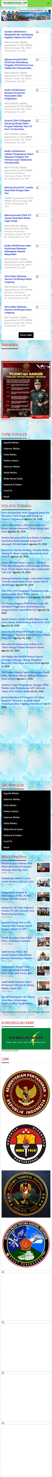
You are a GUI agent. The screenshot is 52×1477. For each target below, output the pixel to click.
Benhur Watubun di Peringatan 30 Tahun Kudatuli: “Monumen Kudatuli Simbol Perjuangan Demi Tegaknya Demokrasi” (22, 700)
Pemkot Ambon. (11, 460)
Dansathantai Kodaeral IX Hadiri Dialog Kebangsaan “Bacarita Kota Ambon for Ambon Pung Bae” (25, 634)
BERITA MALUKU (11, 42)
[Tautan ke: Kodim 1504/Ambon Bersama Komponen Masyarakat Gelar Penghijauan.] (42, 92)
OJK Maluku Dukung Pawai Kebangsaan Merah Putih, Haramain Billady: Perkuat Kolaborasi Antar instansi (25, 675)
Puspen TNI (19, 48)
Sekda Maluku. (10, 472)
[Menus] (49, 3)
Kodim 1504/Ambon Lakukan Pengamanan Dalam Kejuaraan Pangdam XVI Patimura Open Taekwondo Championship (19, 157)
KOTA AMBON (26, 45)
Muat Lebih (26, 335)
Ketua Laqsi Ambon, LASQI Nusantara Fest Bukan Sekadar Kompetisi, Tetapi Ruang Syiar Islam (25, 528)
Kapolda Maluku (11, 442)
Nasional (8, 48)
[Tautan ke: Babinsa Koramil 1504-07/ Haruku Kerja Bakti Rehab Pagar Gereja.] (42, 218)
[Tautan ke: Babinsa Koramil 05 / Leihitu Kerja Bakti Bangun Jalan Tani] (42, 190)
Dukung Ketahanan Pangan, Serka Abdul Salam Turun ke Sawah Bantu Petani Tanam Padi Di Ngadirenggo (25, 581)
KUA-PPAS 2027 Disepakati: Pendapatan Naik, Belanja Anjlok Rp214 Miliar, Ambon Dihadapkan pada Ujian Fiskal (25, 594)
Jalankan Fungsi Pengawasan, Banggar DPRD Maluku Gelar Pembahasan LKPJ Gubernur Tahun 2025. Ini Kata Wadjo (25, 688)
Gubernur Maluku (12, 466)
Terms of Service (27, 1014)
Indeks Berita (9, 1014)
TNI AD (28, 48)
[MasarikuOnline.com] (14, 3)
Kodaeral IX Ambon (13, 484)
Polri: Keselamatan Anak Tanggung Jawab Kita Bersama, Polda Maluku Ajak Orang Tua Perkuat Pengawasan (25, 516)
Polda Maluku (10, 454)
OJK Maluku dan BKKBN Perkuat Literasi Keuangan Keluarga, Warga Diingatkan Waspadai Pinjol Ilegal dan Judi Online (22, 659)
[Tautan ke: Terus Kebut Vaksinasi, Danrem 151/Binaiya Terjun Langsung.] (42, 279)
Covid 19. (8, 490)
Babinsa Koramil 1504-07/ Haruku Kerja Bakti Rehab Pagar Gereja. (17, 218)
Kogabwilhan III (11, 45)
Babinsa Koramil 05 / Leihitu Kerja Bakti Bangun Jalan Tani (18, 190)
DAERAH (23, 42)
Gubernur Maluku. (12, 448)
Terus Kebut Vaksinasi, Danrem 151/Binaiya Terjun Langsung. (18, 279)
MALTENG (24, 228)
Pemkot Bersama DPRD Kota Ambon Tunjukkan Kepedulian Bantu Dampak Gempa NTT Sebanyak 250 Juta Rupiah (26, 541)
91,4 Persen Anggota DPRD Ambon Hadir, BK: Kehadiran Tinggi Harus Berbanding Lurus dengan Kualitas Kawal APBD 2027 (25, 606)
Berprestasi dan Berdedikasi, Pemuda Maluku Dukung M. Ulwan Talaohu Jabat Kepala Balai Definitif (25, 553)
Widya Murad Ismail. (13, 478)
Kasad (6, 496)
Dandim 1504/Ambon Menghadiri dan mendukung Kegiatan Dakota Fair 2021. (18, 34)
